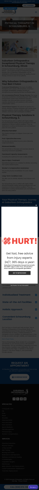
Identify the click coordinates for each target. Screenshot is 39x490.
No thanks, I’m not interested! (19, 285)
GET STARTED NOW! (19, 273)
